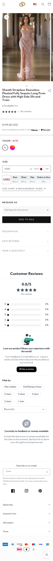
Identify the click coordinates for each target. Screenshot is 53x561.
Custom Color (12, 147)
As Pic (5, 147)
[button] (3, 4)
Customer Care (9, 514)
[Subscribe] (46, 472)
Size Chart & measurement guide (22, 189)
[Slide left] (20, 86)
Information (8, 523)
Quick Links (8, 505)
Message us (9, 203)
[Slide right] (32, 86)
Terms (5, 532)
